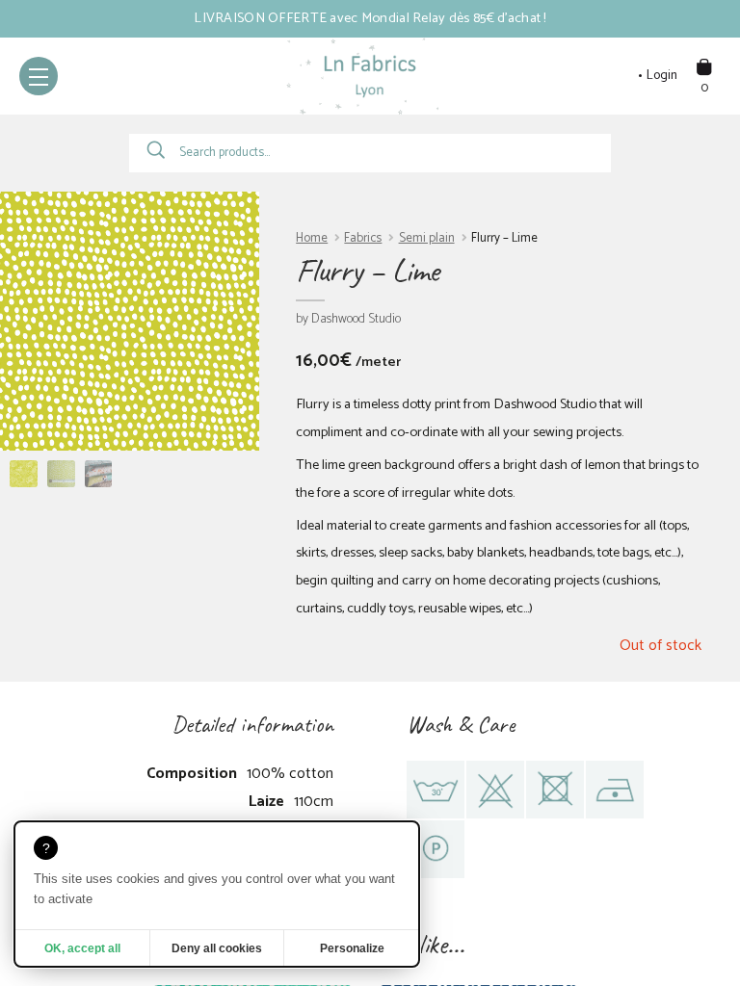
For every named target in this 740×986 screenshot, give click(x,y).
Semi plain (427, 238)
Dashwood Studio (356, 318)
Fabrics (363, 238)
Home (312, 238)
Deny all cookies (217, 948)
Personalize (352, 948)
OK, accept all (82, 948)
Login (662, 76)
